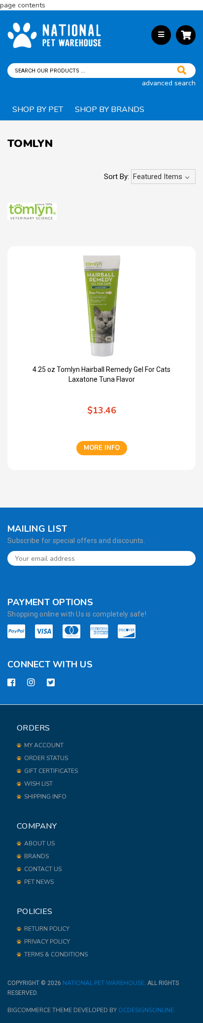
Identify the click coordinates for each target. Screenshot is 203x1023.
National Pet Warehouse (103, 983)
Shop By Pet (37, 109)
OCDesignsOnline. (146, 1010)
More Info (102, 447)
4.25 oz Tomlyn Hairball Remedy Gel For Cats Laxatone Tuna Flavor (101, 374)
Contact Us (43, 869)
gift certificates (51, 771)
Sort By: (116, 176)
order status (46, 758)
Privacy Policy (47, 942)
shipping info (45, 797)
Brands (36, 856)
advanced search (169, 83)
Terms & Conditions (56, 954)
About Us (39, 843)
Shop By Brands (109, 109)
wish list (38, 784)
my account (44, 745)
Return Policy (46, 929)
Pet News (39, 882)
